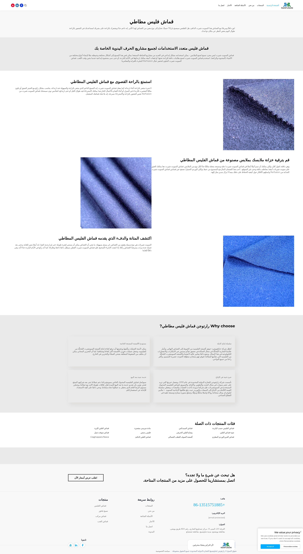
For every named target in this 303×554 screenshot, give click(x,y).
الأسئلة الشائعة (146, 516)
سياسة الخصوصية (163, 551)
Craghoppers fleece (99, 437)
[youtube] (13, 5)
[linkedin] (17, 5)
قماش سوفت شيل (101, 432)
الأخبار (229, 5)
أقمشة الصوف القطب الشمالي (180, 437)
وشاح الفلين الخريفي (184, 432)
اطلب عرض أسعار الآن (85, 477)
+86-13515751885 (209, 504)
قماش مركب (100, 516)
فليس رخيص (146, 432)
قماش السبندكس (185, 428)
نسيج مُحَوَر (103, 511)
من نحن (251, 5)
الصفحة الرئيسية (273, 5)
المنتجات (260, 5)
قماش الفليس (100, 506)
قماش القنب (102, 521)
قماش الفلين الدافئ (143, 437)
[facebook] (21, 5)
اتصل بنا (221, 5)
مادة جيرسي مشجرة (142, 428)
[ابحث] (25, 5)
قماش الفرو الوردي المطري (223, 437)
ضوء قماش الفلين (227, 432)
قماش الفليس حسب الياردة (223, 428)
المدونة (151, 532)
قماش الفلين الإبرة (101, 428)
